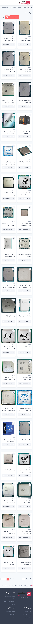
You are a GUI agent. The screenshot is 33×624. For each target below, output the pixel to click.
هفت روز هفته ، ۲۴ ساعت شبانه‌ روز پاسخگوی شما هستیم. (15, 586)
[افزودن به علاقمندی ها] (30, 22)
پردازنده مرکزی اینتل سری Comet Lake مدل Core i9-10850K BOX (24, 195)
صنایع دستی (11, 605)
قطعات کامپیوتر (4, 7)
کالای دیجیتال (26, 7)
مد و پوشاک (28, 611)
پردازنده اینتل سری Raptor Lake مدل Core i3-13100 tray (25, 318)
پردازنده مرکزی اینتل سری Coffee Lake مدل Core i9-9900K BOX (8, 164)
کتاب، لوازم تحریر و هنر (9, 601)
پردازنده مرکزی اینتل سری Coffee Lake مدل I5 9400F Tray (24, 410)
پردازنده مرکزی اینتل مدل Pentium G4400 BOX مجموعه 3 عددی (9, 564)
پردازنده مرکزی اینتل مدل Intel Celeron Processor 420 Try (25, 349)
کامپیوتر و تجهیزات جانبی (15, 7)
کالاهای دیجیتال (10, 611)
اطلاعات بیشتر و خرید (23, 44)
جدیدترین (14, 17)
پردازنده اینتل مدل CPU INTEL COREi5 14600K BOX (9, 41)
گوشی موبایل (11, 614)
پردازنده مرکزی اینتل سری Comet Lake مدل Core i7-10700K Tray (24, 287)
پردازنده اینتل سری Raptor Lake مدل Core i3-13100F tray (9, 287)
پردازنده (29, 9)
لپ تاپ (13, 618)
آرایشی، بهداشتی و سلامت (10, 597)
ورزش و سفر (28, 618)
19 (30, 579)
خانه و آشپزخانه (27, 614)
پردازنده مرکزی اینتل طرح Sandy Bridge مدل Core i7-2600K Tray (8, 410)
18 (27, 579)
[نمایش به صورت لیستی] (3, 17)
